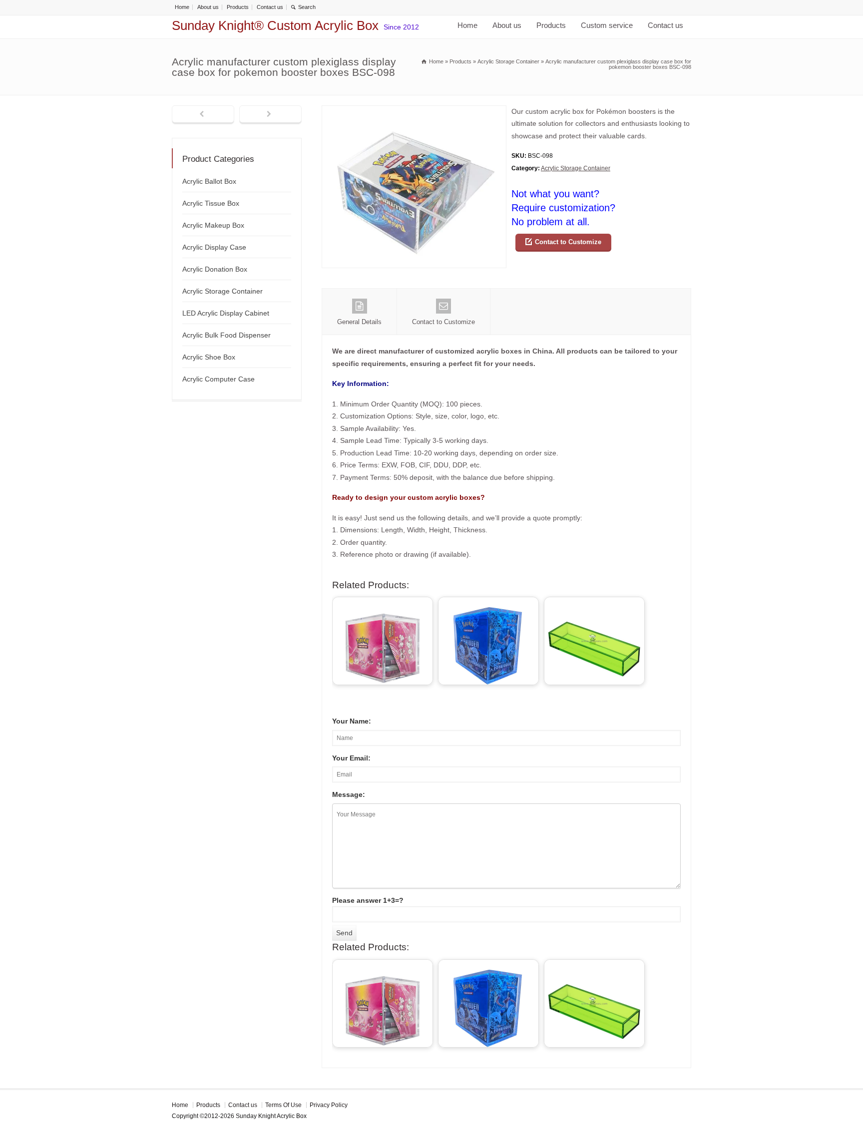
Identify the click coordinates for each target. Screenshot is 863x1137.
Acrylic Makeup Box (213, 225)
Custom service (607, 25)
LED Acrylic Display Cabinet (225, 313)
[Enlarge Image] (414, 111)
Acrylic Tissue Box (210, 203)
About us (208, 7)
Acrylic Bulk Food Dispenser (226, 335)
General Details (359, 322)
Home (182, 7)
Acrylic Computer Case (218, 379)
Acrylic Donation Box (214, 269)
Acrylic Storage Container (575, 168)
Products (238, 7)
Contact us (270, 7)
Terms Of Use (283, 1105)
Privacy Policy (329, 1105)
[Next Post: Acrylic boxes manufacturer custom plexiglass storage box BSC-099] (270, 114)
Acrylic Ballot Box (209, 181)
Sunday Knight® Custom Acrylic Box (275, 25)
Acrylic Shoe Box (208, 357)
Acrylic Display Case (214, 247)
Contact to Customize (568, 242)
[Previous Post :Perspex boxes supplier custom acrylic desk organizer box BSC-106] (203, 114)
